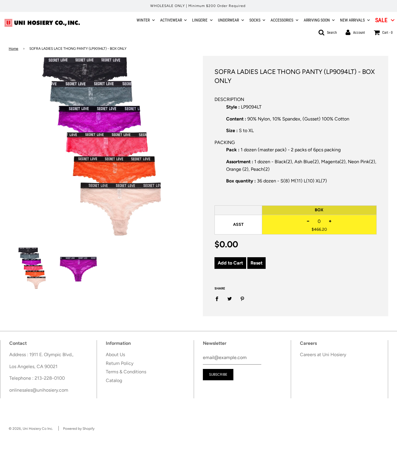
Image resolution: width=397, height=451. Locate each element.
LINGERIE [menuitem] (200, 20)
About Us (115, 354)
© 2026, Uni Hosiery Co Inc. (31, 429)
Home (13, 49)
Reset (256, 263)
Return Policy (119, 363)
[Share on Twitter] (229, 298)
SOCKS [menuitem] (254, 20)
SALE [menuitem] (381, 20)
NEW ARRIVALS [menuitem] (352, 20)
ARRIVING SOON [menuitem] (317, 20)
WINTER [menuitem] (143, 20)
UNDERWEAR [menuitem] (228, 20)
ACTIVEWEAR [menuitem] (171, 20)
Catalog (114, 380)
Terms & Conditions (126, 371)
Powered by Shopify (78, 429)
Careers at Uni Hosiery (323, 354)
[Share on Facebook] (218, 298)
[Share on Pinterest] (242, 298)
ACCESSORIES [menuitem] (282, 20)
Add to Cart (230, 263)
